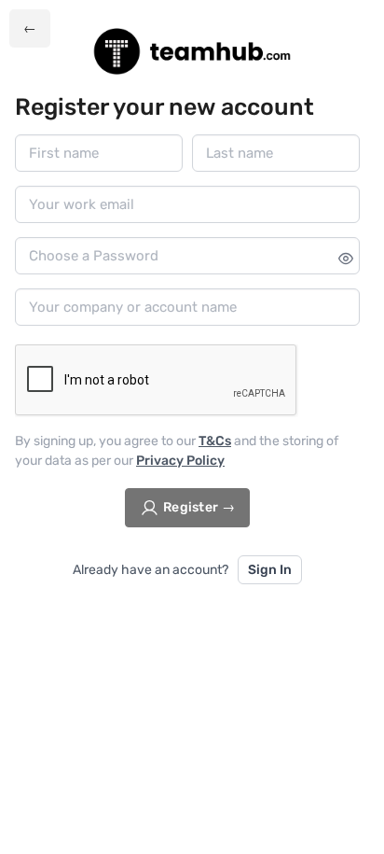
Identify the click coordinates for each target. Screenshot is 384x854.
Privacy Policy (180, 461)
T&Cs (215, 441)
